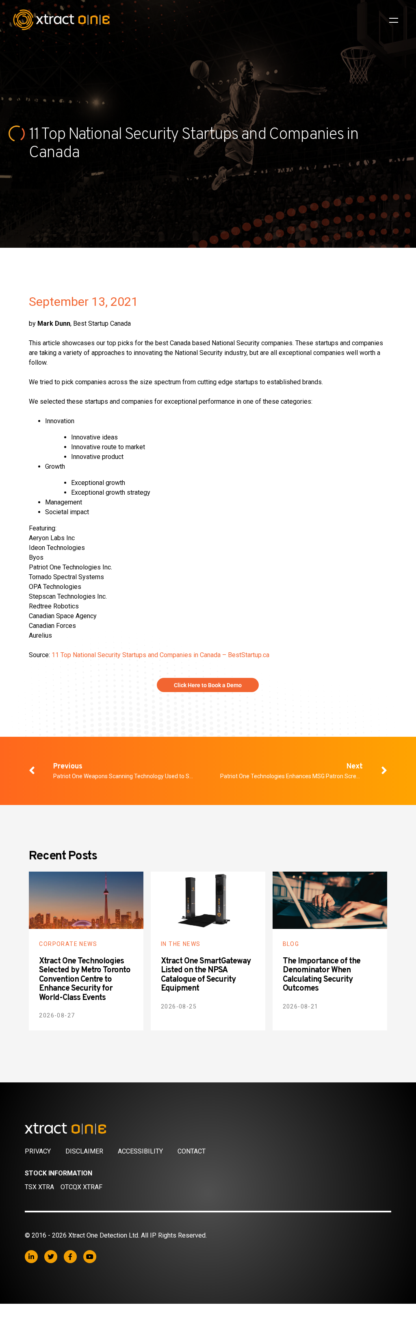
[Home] (208, 1128)
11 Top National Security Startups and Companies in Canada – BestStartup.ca (160, 655)
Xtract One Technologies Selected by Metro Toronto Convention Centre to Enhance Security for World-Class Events (84, 979)
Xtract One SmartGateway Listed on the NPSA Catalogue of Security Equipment (206, 975)
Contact (192, 1151)
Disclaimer (84, 1151)
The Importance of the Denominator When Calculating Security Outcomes (321, 975)
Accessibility (140, 1151)
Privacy (38, 1151)
